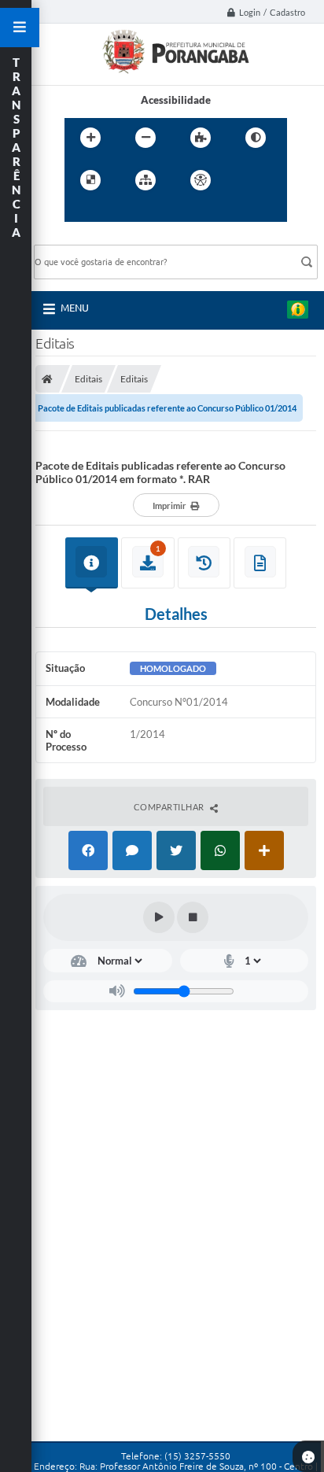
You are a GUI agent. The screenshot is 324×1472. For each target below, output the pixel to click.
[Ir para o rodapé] (149, 212)
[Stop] (192, 917)
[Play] (159, 917)
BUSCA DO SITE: (80, 237)
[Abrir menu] (19, 27)
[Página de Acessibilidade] (200, 180)
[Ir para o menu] (80, 212)
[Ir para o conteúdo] (245, 180)
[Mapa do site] (145, 180)
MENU (75, 307)
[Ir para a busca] (115, 212)
